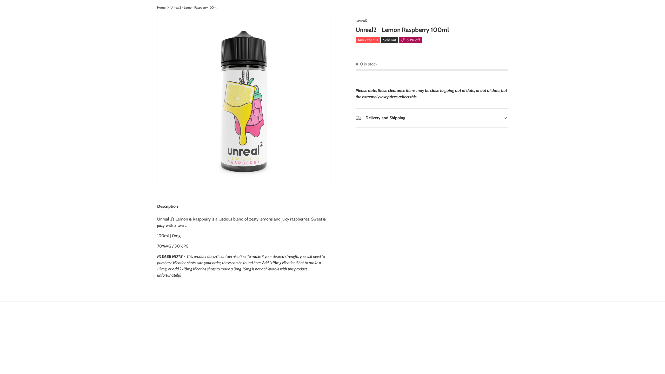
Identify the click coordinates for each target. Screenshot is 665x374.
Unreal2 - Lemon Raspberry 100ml (193, 7)
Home (161, 7)
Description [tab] (167, 206)
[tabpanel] (243, 247)
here (257, 262)
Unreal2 (362, 20)
